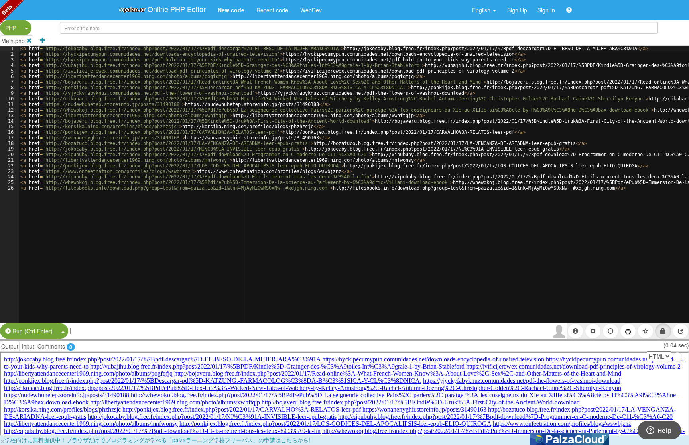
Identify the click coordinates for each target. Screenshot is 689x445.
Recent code (272, 10)
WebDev (311, 10)
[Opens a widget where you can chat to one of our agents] (659, 431)
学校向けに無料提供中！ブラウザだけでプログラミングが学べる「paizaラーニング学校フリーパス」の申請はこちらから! (157, 440)
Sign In (546, 10)
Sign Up (517, 10)
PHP (10, 28)
